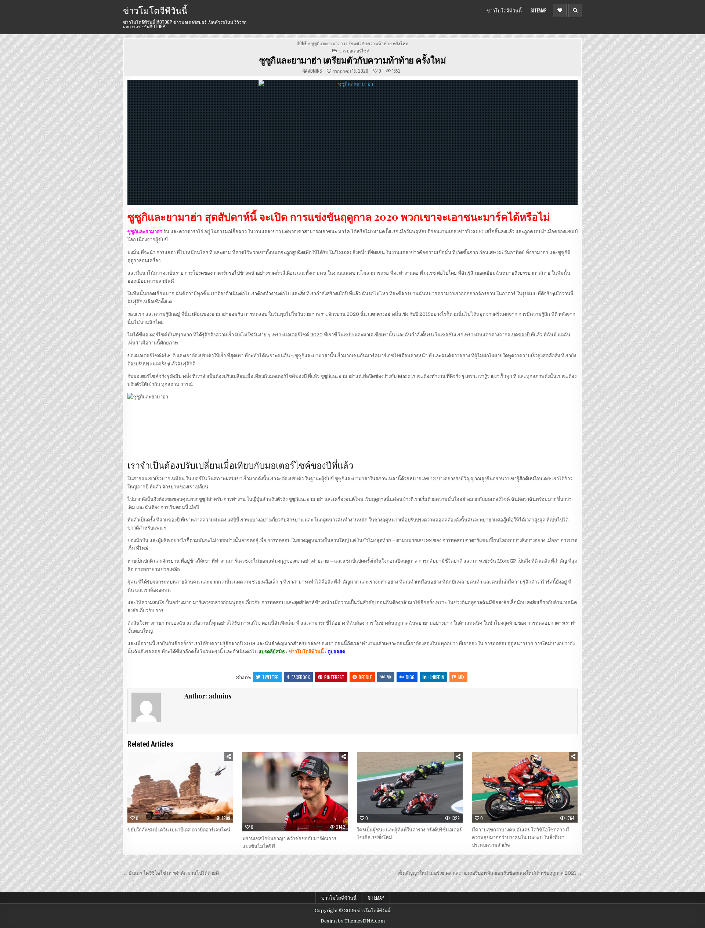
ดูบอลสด (336, 651)
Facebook (301, 677)
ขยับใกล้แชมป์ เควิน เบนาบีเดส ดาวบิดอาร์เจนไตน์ (178, 830)
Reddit (365, 677)
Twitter (270, 677)
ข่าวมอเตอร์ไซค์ (354, 50)
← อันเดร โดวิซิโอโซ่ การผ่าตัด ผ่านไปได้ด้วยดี (171, 873)
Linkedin (436, 677)
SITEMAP (539, 10)
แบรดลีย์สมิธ (271, 651)
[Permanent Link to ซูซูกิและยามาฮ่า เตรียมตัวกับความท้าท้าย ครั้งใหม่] (352, 142)
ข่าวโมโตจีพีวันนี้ (155, 10)
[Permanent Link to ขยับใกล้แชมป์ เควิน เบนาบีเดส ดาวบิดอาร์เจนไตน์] (180, 787)
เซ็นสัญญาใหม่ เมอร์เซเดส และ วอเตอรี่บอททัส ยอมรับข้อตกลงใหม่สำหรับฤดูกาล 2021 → (490, 873)
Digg (410, 677)
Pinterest (334, 677)
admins (315, 71)
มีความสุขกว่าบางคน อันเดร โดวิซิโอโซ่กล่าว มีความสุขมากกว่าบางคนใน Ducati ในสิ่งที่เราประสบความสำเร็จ (520, 837)
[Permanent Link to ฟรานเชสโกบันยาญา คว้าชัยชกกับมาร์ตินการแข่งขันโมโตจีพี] (295, 791)
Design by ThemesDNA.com (353, 921)
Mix (461, 677)
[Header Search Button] (575, 10)
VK (389, 677)
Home (302, 43)
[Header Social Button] (560, 10)
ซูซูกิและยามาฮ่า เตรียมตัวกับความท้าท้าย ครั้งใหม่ (352, 60)
